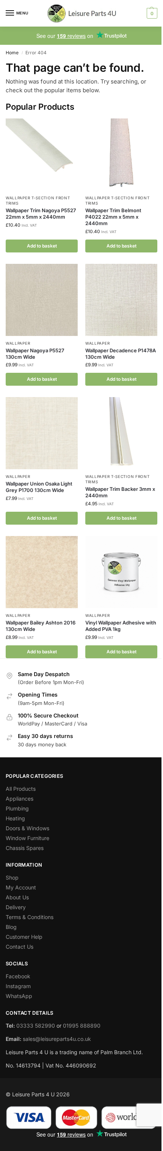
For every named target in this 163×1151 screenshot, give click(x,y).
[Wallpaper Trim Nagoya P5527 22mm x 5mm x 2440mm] (42, 154)
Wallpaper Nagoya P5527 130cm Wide (35, 353)
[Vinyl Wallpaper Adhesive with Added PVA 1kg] (121, 572)
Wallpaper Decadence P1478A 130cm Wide (120, 353)
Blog (11, 927)
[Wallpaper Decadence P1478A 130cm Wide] (121, 300)
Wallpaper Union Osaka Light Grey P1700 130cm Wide (39, 487)
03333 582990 (35, 1025)
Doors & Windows (27, 828)
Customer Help (24, 936)
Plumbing (17, 808)
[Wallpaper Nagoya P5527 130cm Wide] (42, 300)
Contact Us (19, 946)
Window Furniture (27, 838)
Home (12, 52)
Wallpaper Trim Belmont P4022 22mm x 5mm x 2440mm (113, 216)
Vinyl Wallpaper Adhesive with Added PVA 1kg (120, 626)
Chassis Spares (25, 848)
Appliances (19, 798)
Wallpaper (18, 343)
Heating (15, 818)
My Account (21, 887)
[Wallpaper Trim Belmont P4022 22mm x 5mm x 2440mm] (121, 154)
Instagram (18, 986)
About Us (17, 897)
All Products (21, 788)
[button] (151, 13)
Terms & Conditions (29, 917)
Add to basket (42, 246)
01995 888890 (81, 1025)
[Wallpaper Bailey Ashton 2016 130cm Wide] (42, 572)
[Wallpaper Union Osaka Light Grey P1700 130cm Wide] (42, 433)
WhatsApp (19, 996)
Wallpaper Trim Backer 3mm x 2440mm (120, 492)
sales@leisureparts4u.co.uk (57, 1039)
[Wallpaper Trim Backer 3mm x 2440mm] (121, 433)
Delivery (16, 907)
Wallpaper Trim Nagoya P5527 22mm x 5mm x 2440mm (41, 213)
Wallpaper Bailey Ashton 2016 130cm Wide (40, 626)
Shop (12, 877)
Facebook (18, 976)
